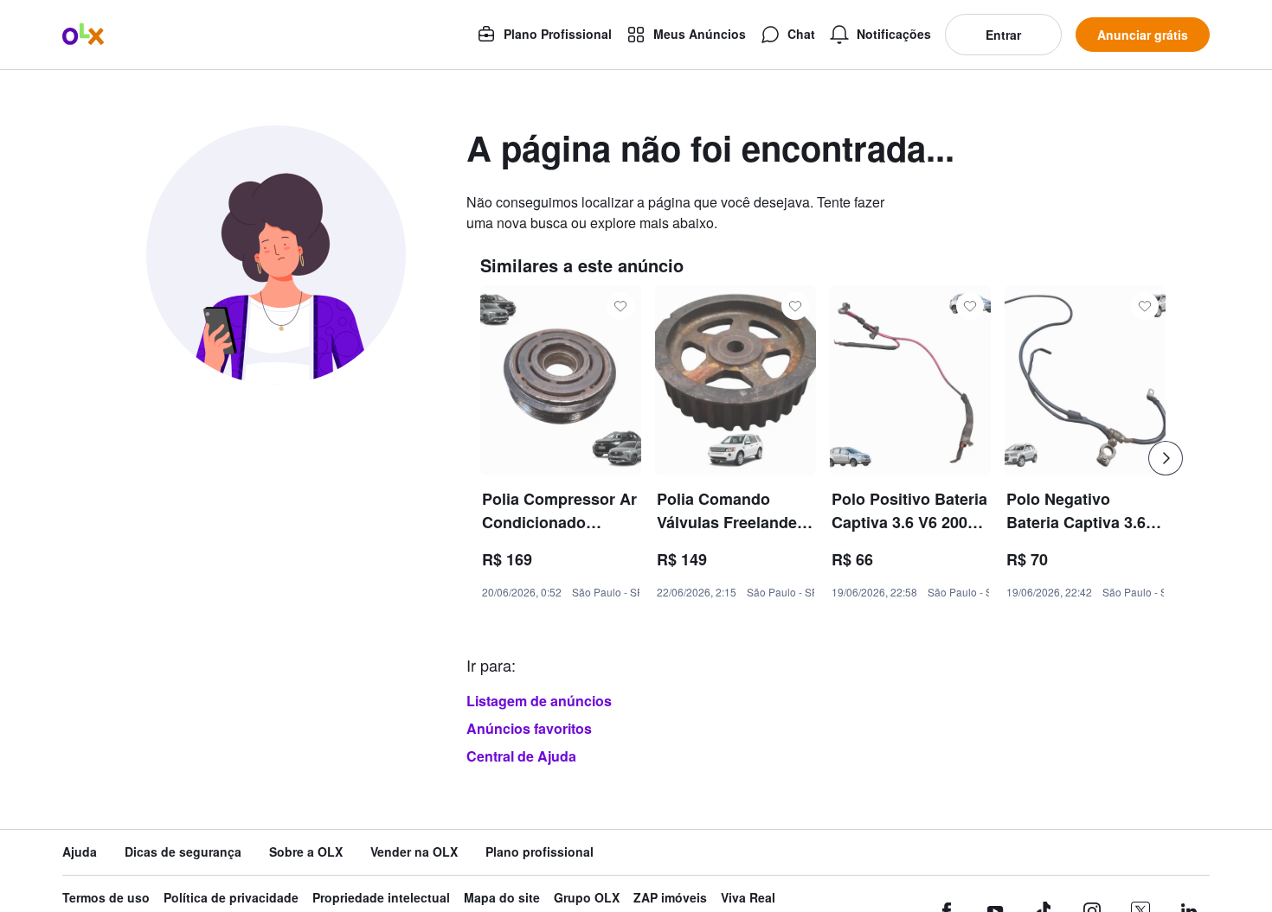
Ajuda (79, 852)
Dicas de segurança (183, 852)
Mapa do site (502, 898)
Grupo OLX (587, 898)
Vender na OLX (414, 852)
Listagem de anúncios (539, 701)
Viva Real (748, 898)
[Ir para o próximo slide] (1165, 458)
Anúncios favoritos (529, 728)
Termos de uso (106, 898)
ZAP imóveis (670, 898)
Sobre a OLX (306, 852)
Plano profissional (539, 852)
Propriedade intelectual (381, 898)
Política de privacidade (231, 898)
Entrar (1003, 34)
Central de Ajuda (521, 756)
